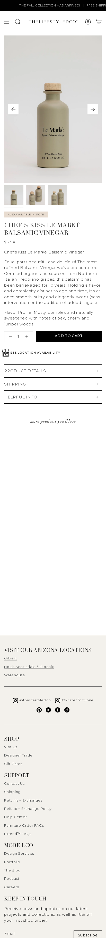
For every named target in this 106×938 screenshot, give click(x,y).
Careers (11, 887)
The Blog (12, 870)
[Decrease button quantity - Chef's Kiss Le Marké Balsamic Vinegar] (10, 336)
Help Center (15, 817)
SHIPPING (15, 384)
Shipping (12, 792)
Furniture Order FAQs (24, 825)
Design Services (19, 853)
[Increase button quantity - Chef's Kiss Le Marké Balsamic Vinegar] (27, 336)
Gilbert (10, 658)
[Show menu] (7, 22)
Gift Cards (13, 764)
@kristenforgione (77, 700)
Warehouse (14, 675)
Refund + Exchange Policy (28, 808)
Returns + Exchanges (23, 800)
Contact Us (14, 783)
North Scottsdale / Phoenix (29, 667)
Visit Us (10, 747)
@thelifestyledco (35, 700)
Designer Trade (18, 755)
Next (92, 109)
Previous (13, 109)
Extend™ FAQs (17, 834)
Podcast (11, 878)
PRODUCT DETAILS (25, 370)
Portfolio (12, 862)
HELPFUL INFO (20, 397)
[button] (98, 22)
